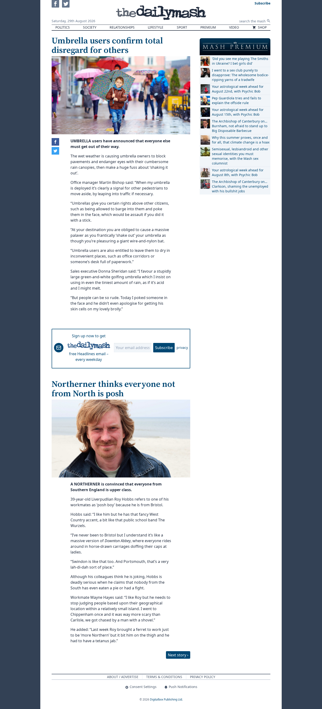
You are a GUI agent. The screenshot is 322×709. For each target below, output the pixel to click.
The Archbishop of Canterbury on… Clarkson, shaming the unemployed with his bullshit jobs (240, 186)
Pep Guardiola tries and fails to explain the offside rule (236, 100)
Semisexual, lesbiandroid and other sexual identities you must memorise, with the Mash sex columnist (240, 156)
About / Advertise (122, 677)
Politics (62, 27)
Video (234, 27)
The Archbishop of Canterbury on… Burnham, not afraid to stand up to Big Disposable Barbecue (239, 126)
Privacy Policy (202, 677)
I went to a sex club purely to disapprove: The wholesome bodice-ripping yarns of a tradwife (240, 75)
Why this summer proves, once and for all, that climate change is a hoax (240, 139)
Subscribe (164, 347)
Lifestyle (155, 27)
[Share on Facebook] (55, 142)
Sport (182, 27)
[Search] (268, 21)
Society (89, 27)
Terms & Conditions (164, 677)
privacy (182, 347)
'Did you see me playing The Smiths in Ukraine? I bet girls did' (240, 61)
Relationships (122, 27)
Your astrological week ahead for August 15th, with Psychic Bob (238, 112)
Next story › (178, 655)
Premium (208, 27)
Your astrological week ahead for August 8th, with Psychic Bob (238, 172)
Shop (262, 27)
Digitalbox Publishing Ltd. (166, 699)
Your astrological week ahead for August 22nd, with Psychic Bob (238, 88)
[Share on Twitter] (55, 151)
